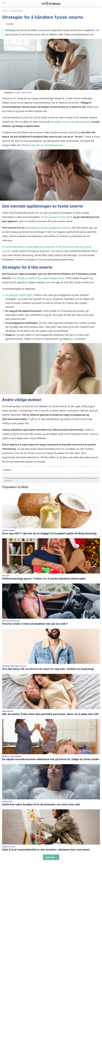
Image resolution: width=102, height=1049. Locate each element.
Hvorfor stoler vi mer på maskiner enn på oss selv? (35, 623)
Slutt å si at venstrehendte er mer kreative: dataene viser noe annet (46, 849)
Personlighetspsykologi (14, 666)
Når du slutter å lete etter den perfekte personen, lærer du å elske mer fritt (50, 714)
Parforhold (7, 711)
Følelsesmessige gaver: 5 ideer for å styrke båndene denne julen (44, 578)
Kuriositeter (8, 847)
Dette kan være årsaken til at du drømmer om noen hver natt (41, 804)
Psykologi (7, 802)
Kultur (5, 576)
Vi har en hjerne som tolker (57, 217)
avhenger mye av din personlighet (70, 121)
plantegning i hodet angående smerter (47, 227)
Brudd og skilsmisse (11, 756)
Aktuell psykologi (11, 621)
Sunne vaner (8, 531)
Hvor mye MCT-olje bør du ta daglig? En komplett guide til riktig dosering (49, 533)
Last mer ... (51, 857)
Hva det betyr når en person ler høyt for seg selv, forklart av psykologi (48, 669)
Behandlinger (17, 11)
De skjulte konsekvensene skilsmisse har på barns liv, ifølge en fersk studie (50, 759)
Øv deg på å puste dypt (18, 295)
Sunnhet (5, 11)
